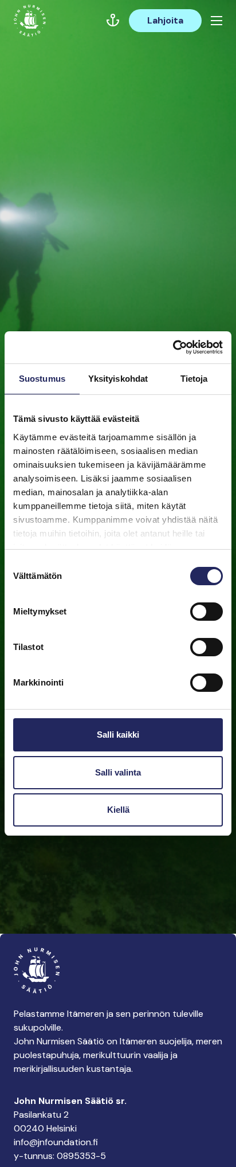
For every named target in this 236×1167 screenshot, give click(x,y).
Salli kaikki (118, 734)
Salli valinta (118, 772)
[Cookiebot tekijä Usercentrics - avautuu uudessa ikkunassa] (173, 347)
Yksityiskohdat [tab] (118, 378)
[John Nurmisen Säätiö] (30, 21)
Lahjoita (165, 20)
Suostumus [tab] (42, 378)
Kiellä (118, 809)
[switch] (206, 616)
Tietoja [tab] (194, 378)
